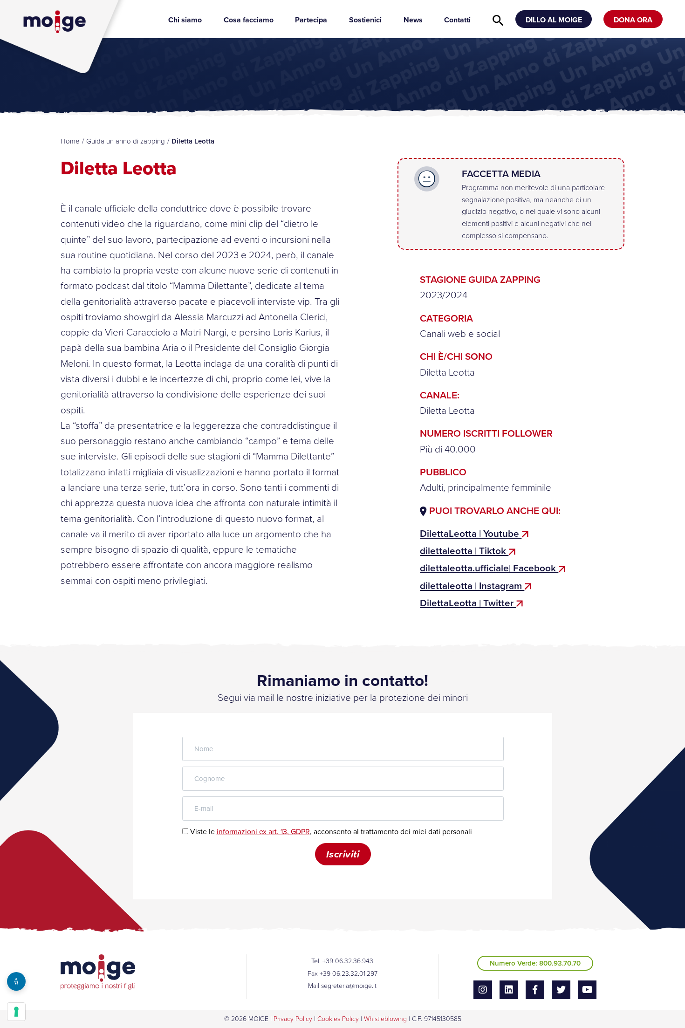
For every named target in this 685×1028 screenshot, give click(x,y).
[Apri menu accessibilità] (16, 981)
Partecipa (311, 19)
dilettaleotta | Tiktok (464, 551)
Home (70, 141)
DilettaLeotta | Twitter (468, 603)
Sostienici (365, 19)
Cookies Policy (338, 1019)
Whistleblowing (385, 1019)
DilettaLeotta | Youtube (470, 534)
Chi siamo (185, 19)
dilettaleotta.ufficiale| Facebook (489, 568)
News (413, 19)
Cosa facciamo (249, 19)
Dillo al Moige (554, 19)
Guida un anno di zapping (125, 141)
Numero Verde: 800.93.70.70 (535, 963)
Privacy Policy (293, 1019)
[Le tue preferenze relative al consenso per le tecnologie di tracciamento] (16, 1012)
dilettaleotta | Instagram (472, 586)
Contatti (457, 19)
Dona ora (633, 19)
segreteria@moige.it (349, 986)
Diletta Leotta (447, 411)
